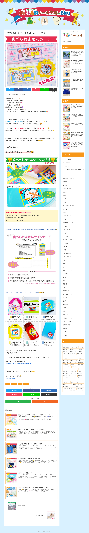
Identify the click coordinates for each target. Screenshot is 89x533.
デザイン (65, 226)
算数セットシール (67, 318)
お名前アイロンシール (68, 178)
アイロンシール (67, 162)
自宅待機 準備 (66, 325)
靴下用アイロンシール (68, 335)
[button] (53, 89)
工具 (64, 287)
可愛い (49, 383)
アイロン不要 (66, 166)
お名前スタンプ (67, 185)
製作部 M (65, 328)
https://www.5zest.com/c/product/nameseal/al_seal (18, 363)
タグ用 (64, 219)
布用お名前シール (67, 294)
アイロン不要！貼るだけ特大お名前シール (73, 170)
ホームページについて (68, 239)
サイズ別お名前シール (68, 205)
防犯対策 (65, 331)
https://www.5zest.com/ (11, 378)
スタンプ (65, 209)
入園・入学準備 (67, 253)
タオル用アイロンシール (69, 216)
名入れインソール (67, 270)
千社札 (64, 263)
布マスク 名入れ (67, 290)
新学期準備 (65, 304)
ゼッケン (65, 212)
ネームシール (26, 383)
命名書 (64, 277)
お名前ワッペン (67, 192)
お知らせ (20, 383)
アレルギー (33, 383)
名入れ (64, 267)
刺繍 (64, 260)
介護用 (64, 250)
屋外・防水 (65, 284)
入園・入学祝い (67, 256)
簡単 (53, 383)
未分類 (64, 311)
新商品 (64, 301)
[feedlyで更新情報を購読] (18, 401)
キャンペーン (66, 202)
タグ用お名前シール (68, 222)
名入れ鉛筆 (65, 273)
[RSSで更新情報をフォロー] (45, 401)
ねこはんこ (65, 233)
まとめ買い (65, 243)
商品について (66, 280)
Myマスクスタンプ (67, 159)
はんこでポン (66, 236)
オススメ (8, 383)
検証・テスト (66, 314)
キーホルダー (66, 199)
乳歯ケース (65, 246)
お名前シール (14, 383)
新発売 (64, 308)
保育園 (45, 383)
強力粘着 (65, 297)
